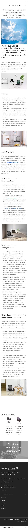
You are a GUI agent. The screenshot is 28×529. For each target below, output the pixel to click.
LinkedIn (3, 503)
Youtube (3, 500)
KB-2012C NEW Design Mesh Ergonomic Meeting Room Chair (19, 430)
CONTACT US (14, 456)
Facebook (3, 497)
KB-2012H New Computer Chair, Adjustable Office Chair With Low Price (9, 430)
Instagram (3, 508)
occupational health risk (13, 162)
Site (20, 17)
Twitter (2, 505)
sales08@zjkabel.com (11, 487)
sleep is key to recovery (11, 197)
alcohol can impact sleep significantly (13, 208)
